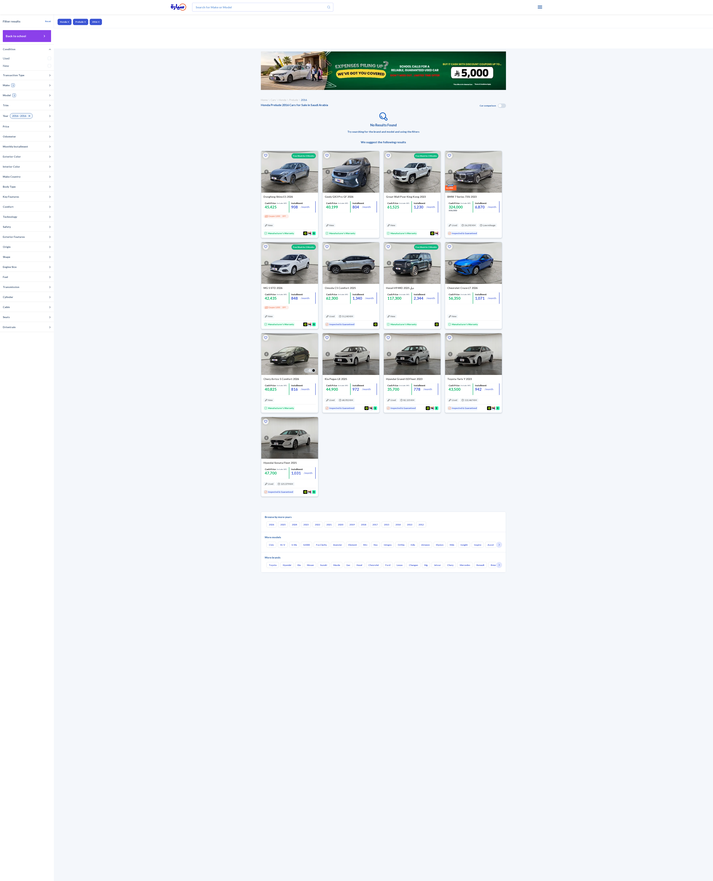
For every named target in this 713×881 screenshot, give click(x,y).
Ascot (491, 544)
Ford (387, 565)
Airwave (425, 544)
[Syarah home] (178, 7)
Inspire (477, 544)
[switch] (502, 105)
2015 (386, 524)
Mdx (452, 544)
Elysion (439, 544)
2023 (306, 524)
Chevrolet (373, 565)
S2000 (306, 544)
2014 (398, 524)
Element (352, 544)
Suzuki (323, 565)
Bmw (493, 565)
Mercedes (465, 565)
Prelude (79, 21)
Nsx (375, 544)
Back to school (16, 36)
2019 (352, 524)
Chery (450, 565)
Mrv (365, 544)
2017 (375, 524)
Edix (413, 544)
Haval (359, 565)
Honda (63, 21)
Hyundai (287, 565)
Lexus (400, 565)
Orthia (401, 544)
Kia (299, 565)
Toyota (272, 565)
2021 (329, 524)
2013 (409, 524)
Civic (271, 544)
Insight (464, 544)
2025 (283, 524)
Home (264, 99)
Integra (387, 544)
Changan (413, 565)
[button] (266, 155)
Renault (480, 565)
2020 (340, 524)
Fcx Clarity (321, 544)
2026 (271, 524)
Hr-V (282, 544)
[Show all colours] (310, 370)
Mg (426, 565)
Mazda (336, 565)
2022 (317, 524)
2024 (294, 524)
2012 (421, 524)
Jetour (437, 565)
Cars (273, 99)
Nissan (310, 565)
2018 (363, 524)
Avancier (337, 544)
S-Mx (294, 544)
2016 (94, 21)
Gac (348, 565)
